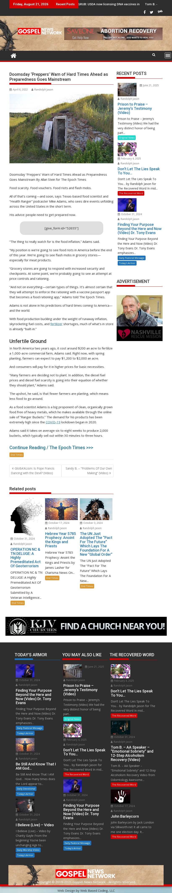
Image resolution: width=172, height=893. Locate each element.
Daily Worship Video (28, 849)
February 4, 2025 (130, 158)
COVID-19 (53, 422)
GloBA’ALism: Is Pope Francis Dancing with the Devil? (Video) (32, 470)
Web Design (66, 890)
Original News (126, 137)
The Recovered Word (131, 193)
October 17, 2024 (58, 523)
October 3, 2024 (93, 523)
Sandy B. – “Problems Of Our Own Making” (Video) (89, 470)
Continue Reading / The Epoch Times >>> (51, 447)
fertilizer (56, 324)
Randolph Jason (43, 89)
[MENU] (168, 55)
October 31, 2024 (24, 538)
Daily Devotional (26, 788)
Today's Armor (127, 263)
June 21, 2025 (150, 85)
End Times (16, 454)
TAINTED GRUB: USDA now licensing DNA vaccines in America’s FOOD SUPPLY (93, 4)
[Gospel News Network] (13, 55)
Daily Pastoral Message (131, 257)
